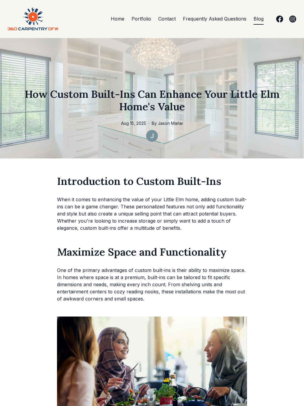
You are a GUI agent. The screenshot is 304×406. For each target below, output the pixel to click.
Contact (167, 19)
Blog (259, 19)
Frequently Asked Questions (214, 19)
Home (117, 19)
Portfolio (141, 19)
